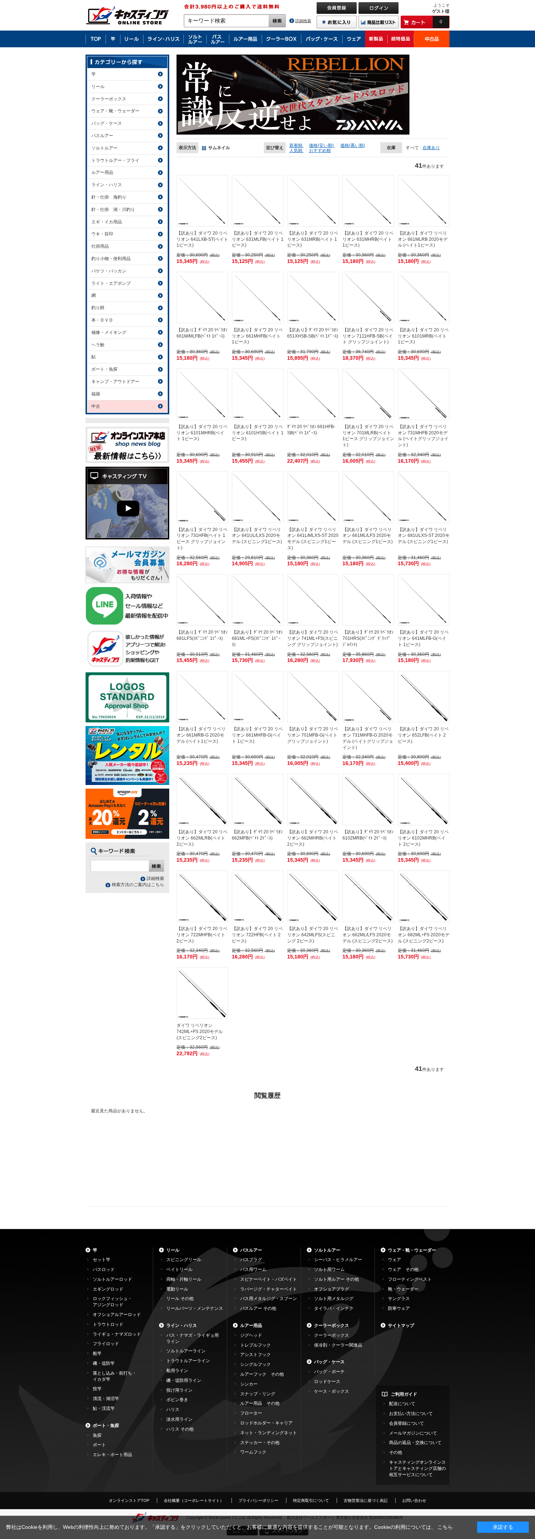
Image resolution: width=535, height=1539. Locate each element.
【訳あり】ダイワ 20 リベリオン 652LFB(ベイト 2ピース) (423, 735)
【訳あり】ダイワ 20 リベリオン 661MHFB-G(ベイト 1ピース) (257, 735)
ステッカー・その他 (260, 1442)
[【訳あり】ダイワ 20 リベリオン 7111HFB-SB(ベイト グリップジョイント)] (368, 297)
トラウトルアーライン (188, 1360)
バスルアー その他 (258, 1308)
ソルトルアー (104, 148)
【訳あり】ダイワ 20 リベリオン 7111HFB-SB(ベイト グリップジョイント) (367, 336)
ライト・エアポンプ (111, 283)
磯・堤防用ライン (183, 1380)
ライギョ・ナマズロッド (117, 1334)
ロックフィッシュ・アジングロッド (112, 1301)
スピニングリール (183, 1259)
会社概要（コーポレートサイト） (194, 1500)
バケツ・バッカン (108, 271)
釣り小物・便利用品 (111, 258)
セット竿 (101, 1259)
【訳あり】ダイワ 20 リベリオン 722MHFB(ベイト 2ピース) (202, 935)
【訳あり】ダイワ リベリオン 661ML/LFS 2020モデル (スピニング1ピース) (367, 536)
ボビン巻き (177, 1399)
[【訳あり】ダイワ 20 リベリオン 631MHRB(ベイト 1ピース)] (368, 200)
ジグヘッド (251, 1335)
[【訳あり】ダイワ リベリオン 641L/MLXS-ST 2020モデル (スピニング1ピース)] (313, 497)
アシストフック (255, 1354)
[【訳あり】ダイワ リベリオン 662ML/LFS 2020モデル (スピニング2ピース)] (368, 896)
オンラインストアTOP (129, 1500)
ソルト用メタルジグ (333, 1298)
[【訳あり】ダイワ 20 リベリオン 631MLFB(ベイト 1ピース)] (257, 200)
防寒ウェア (399, 1308)
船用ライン (177, 1370)
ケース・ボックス (331, 1391)
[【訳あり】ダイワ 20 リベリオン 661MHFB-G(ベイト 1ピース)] (257, 696)
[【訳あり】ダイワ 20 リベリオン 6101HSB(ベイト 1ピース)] (257, 394)
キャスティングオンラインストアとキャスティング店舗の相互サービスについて (417, 1468)
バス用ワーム (253, 1269)
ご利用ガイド (404, 1394)
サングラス (399, 1298)
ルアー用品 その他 (260, 1403)
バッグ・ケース (106, 123)
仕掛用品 (100, 246)
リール (97, 86)
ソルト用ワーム (329, 1269)
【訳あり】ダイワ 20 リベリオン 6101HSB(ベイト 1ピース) (258, 433)
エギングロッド (108, 1289)
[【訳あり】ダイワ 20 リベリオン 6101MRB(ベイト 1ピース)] (423, 297)
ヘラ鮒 (97, 344)
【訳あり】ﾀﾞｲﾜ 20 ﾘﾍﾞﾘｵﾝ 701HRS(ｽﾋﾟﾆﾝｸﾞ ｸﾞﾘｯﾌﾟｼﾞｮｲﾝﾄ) (367, 638)
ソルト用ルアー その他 (336, 1279)
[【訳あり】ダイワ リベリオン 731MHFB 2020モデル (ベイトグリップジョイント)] (423, 394)
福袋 (95, 393)
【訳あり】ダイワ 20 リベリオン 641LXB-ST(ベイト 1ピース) (202, 239)
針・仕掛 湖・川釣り (113, 209)
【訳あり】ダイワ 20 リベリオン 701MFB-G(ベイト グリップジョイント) (312, 735)
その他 (395, 1452)
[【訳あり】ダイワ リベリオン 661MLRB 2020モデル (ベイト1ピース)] (423, 200)
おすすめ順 (320, 150)
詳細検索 (303, 21)
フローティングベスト (410, 1279)
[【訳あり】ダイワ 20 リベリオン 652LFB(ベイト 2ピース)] (423, 696)
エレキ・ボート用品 (112, 1454)
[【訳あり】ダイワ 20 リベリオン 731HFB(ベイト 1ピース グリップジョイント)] (202, 497)
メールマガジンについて (413, 1433)
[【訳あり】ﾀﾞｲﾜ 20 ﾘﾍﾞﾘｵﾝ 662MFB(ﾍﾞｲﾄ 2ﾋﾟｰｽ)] (257, 799)
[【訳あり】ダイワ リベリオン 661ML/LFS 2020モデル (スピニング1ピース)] (368, 497)
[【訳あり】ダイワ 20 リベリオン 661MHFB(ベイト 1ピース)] (257, 297)
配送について (402, 1403)
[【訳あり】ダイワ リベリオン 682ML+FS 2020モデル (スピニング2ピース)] (423, 896)
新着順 (296, 145)
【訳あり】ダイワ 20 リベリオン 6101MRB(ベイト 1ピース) (423, 336)
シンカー (249, 1384)
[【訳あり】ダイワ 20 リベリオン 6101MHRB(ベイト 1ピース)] (202, 394)
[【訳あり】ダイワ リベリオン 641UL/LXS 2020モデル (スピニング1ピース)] (257, 497)
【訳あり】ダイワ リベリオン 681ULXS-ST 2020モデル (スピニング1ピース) (423, 536)
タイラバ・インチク (333, 1308)
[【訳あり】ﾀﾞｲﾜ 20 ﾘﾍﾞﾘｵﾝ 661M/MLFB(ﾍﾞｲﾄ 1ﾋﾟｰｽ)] (202, 297)
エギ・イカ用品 (106, 221)
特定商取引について (311, 1500)
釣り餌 (97, 307)
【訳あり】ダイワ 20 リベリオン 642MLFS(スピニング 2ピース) (312, 935)
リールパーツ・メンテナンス (194, 1308)
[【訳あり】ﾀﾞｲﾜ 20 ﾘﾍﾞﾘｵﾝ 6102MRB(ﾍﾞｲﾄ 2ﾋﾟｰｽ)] (368, 799)
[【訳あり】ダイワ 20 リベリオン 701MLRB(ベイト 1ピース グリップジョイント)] (368, 394)
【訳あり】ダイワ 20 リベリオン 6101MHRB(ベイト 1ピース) (202, 433)
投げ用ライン (179, 1390)
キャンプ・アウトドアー (115, 381)
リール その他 (180, 1298)
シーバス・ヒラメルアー (338, 1259)
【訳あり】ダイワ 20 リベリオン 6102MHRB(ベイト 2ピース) (423, 838)
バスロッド (104, 1269)
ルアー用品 (102, 172)
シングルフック (255, 1364)
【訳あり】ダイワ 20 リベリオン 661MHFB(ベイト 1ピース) (257, 336)
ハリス (172, 1409)
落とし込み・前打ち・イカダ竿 (114, 1376)
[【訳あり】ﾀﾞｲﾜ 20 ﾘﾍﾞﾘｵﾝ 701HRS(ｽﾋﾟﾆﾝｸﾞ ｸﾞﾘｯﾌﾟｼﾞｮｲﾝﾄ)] (368, 599)
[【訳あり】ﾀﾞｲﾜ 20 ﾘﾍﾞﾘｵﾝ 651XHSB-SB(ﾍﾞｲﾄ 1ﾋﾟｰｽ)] (313, 297)
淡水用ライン (179, 1419)
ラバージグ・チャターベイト (268, 1289)
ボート (99, 1444)
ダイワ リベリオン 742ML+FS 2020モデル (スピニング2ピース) (200, 1031)
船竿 (97, 1353)
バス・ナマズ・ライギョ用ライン (192, 1338)
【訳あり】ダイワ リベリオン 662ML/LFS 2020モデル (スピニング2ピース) (367, 935)
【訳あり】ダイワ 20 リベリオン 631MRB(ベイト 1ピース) (312, 239)
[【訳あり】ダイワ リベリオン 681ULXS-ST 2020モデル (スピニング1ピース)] (423, 497)
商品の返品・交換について (415, 1442)
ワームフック (253, 1452)
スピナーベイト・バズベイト (268, 1279)
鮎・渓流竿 (104, 1408)
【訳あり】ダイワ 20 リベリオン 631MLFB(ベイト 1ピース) (258, 239)
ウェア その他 (403, 1269)
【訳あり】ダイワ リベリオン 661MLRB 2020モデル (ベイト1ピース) (423, 239)
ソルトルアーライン (186, 1350)
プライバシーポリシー (258, 1500)
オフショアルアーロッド (117, 1314)
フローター (251, 1413)
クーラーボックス (108, 98)
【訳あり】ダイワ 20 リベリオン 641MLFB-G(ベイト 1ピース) (423, 638)
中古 (95, 406)
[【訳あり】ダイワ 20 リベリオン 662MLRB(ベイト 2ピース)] (202, 799)
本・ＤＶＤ (102, 320)
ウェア (394, 1259)
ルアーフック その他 (262, 1374)
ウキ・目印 (102, 233)
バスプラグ (251, 1259)
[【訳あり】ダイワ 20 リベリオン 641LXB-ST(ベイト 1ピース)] (202, 200)
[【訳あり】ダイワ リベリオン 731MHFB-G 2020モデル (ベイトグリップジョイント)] (368, 696)
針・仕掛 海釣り (108, 197)
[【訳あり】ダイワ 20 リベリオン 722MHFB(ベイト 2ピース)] (202, 896)
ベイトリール (179, 1269)
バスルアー (102, 135)
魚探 (97, 1435)
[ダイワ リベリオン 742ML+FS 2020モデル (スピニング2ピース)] (202, 993)
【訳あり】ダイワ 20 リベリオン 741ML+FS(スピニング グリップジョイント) (312, 638)
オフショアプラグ (331, 1289)
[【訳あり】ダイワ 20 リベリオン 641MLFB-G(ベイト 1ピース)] (423, 599)
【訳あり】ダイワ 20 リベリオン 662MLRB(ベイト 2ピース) (202, 838)
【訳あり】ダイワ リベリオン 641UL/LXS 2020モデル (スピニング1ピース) (257, 536)
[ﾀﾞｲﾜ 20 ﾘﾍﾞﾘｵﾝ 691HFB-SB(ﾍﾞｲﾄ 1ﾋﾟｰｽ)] (313, 394)
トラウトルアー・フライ (115, 160)
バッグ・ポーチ (329, 1371)
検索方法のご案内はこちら (138, 884)
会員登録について (406, 1423)
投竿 (97, 1388)
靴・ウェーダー (403, 1289)
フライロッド (106, 1343)
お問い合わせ (414, 1500)
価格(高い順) (352, 145)
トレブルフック (255, 1345)
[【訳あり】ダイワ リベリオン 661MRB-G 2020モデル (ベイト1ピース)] (202, 696)
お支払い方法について (411, 1413)
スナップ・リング (257, 1393)
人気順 (296, 150)
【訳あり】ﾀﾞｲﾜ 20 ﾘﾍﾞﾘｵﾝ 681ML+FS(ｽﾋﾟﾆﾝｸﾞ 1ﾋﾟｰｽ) (257, 638)
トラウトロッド (108, 1324)
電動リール (177, 1289)
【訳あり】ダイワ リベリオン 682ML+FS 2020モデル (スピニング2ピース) (423, 935)
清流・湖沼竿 (106, 1398)
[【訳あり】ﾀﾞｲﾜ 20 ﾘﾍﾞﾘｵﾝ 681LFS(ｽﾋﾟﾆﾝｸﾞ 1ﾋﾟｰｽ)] (202, 599)
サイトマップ (401, 1325)
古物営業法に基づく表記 (366, 1500)
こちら (445, 1527)
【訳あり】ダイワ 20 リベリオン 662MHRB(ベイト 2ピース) (312, 838)
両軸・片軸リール (183, 1279)
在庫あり (431, 147)
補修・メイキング (108, 332)
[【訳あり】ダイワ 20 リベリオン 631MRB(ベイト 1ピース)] (313, 200)
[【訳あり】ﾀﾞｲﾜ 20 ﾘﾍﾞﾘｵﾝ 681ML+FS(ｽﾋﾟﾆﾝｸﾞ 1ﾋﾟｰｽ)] (257, 599)
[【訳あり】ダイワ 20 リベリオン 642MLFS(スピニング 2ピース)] (313, 896)
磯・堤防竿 (104, 1363)
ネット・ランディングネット (268, 1432)
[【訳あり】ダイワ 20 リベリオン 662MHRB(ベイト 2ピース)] (313, 799)
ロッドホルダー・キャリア (266, 1423)
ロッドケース (327, 1381)
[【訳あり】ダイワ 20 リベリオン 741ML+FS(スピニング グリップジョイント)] (313, 599)
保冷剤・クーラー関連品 (338, 1345)
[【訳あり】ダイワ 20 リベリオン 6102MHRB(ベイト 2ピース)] (423, 799)
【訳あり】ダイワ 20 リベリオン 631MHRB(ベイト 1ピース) (367, 239)
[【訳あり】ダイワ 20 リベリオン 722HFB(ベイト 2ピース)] (257, 896)
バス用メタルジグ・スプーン (268, 1298)
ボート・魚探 (104, 369)
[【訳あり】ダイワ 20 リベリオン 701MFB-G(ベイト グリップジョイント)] (313, 696)
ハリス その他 (180, 1429)
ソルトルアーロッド (112, 1279)
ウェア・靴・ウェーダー (115, 110)
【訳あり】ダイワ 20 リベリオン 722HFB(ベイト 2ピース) (257, 935)
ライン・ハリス (106, 184)
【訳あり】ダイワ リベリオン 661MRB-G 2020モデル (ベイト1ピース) (201, 735)
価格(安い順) (322, 145)
